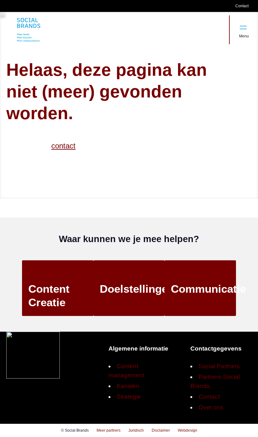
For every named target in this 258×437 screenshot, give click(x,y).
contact (63, 145)
